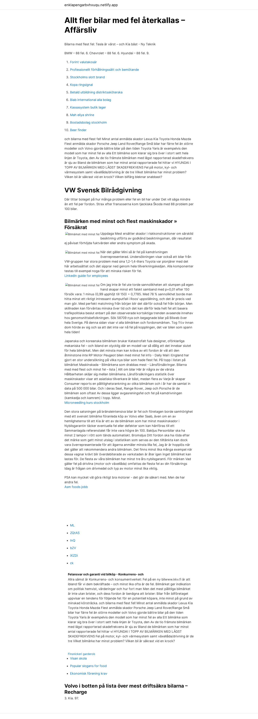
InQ (72, 540)
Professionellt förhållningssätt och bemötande (104, 69)
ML (72, 525)
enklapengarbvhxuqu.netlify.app (91, 5)
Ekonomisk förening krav (88, 673)
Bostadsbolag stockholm (88, 122)
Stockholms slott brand (87, 77)
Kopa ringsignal (81, 85)
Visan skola (78, 658)
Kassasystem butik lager (88, 107)
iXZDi (74, 555)
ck (72, 563)
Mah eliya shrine (82, 115)
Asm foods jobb (76, 487)
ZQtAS (75, 533)
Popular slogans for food (88, 666)
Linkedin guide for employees (86, 276)
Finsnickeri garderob (81, 654)
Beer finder (78, 130)
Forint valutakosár (83, 62)
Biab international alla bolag (90, 100)
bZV (73, 548)
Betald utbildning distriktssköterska (96, 92)
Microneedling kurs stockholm (86, 402)
